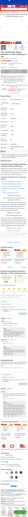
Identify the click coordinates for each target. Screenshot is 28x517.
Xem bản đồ (20, 498)
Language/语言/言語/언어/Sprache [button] (9, 481)
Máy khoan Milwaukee (7, 233)
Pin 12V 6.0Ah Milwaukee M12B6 (11, 184)
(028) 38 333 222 (10, 459)
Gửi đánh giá (23, 313)
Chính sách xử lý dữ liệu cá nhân (17, 309)
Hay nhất (9, 318)
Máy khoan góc (15, 12)
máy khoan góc (22, 172)
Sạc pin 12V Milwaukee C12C (10, 193)
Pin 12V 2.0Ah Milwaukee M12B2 (11, 181)
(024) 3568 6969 (10, 457)
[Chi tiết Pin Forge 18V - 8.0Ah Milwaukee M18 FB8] (21, 428)
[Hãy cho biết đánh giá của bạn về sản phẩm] (14, 297)
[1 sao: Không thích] (4, 288)
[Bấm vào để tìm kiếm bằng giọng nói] (22, 9)
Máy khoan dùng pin (6, 218)
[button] (26, 27)
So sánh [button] (11, 267)
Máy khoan (6, 12)
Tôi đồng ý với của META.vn (14, 310)
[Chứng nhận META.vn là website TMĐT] (13, 487)
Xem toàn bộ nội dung (13, 242)
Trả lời (4, 325)
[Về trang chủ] (11, 6)
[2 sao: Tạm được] (9, 288)
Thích (11, 325)
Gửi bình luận (22, 384)
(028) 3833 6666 (10, 503)
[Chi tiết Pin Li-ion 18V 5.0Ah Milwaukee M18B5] (7, 428)
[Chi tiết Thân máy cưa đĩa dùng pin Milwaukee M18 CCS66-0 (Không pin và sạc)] (20, 254)
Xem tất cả (23, 421)
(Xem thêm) (19, 77)
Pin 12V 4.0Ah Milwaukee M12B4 (11, 186)
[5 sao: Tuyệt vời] (24, 288)
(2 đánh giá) (8, 58)
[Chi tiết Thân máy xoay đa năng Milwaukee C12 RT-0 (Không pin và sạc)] (7, 254)
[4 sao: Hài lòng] (19, 288)
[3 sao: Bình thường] (14, 288)
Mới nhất (3, 318)
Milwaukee (11, 63)
